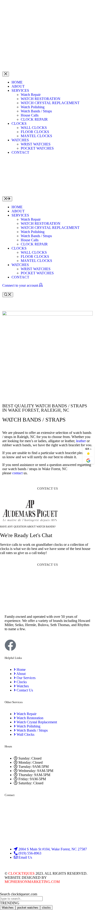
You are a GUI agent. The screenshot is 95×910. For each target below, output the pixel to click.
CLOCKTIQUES (21, 873)
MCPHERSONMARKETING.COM (32, 882)
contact (17, 473)
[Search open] (7, 294)
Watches (8, 907)
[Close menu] (7, 198)
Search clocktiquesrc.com (18, 894)
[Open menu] (5, 74)
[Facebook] (10, 645)
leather (81, 441)
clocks (46, 907)
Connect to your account (20, 285)
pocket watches (27, 907)
